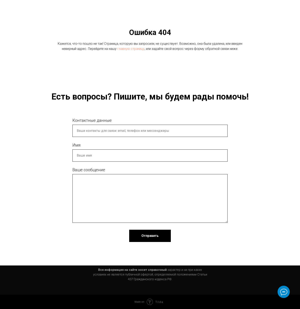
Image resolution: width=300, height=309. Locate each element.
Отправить (150, 236)
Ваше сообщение (88, 169)
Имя (76, 145)
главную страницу (130, 49)
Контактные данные (92, 120)
